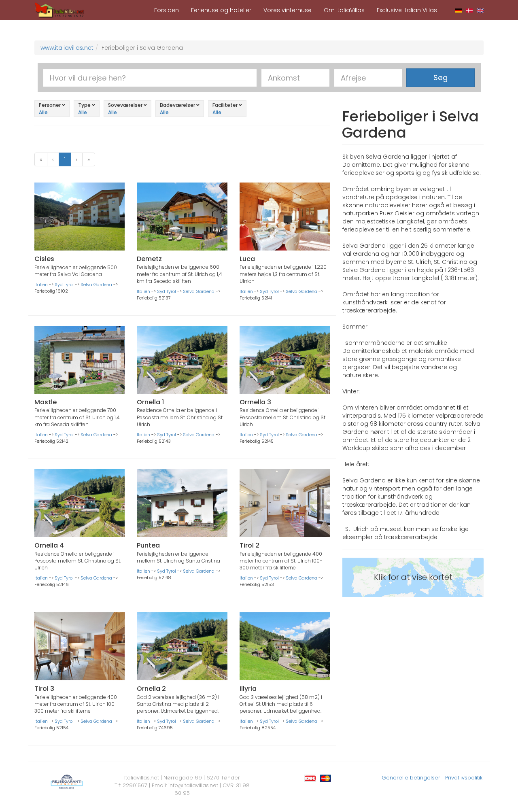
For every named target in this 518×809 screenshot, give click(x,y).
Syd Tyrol (64, 284)
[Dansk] (469, 10)
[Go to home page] (59, 10)
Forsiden (166, 10)
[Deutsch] (458, 10)
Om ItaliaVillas (344, 10)
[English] (480, 10)
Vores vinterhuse (287, 10)
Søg (440, 77)
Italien (41, 284)
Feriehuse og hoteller (221, 10)
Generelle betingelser (411, 777)
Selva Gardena (96, 284)
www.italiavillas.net (66, 48)
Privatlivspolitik (463, 777)
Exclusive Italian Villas (407, 10)
